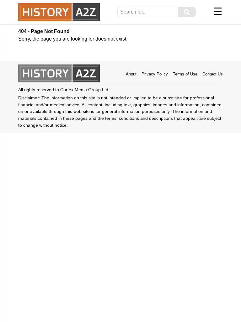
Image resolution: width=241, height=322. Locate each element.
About (131, 74)
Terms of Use (185, 74)
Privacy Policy (155, 74)
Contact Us (212, 74)
